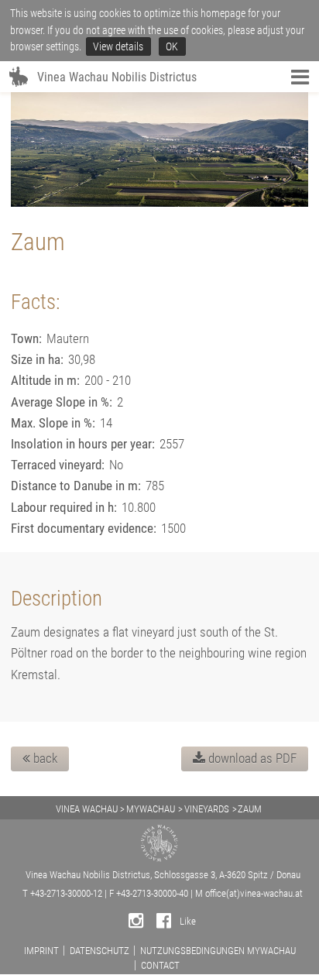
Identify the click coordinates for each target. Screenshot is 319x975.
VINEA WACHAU (87, 809)
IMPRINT (41, 950)
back (43, 758)
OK (172, 46)
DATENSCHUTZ (99, 950)
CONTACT (160, 965)
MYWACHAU (150, 809)
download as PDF (251, 758)
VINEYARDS (206, 809)
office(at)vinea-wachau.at (254, 893)
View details (118, 46)
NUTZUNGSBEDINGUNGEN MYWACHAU (218, 950)
